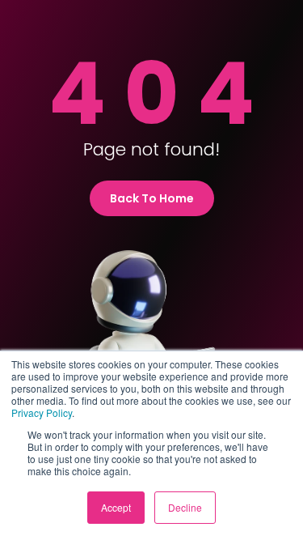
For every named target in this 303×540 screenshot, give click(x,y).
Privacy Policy (41, 412)
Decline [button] (185, 507)
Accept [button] (116, 507)
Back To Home (152, 198)
